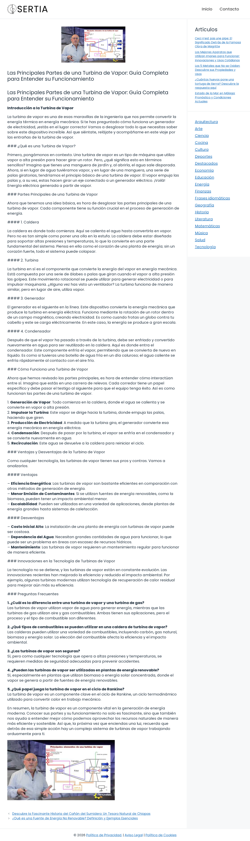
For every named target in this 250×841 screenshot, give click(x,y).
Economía (204, 170)
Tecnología (205, 246)
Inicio (207, 9)
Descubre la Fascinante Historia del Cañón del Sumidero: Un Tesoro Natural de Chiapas (81, 814)
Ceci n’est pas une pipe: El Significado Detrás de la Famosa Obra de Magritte (218, 42)
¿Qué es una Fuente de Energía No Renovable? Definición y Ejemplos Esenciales (75, 818)
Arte (199, 128)
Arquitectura (206, 121)
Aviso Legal (134, 835)
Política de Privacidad (103, 835)
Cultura (202, 149)
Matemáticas (207, 226)
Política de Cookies (161, 835)
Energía (202, 184)
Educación (204, 177)
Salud (200, 239)
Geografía (204, 205)
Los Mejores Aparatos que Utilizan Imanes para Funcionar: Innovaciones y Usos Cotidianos (217, 56)
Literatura (204, 219)
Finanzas (203, 191)
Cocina (201, 142)
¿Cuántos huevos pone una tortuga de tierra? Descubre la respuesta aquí (217, 83)
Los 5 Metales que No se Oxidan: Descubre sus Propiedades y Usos (217, 70)
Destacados (206, 163)
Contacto (229, 9)
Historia (202, 212)
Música (201, 233)
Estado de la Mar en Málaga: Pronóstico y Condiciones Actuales (215, 97)
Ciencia (202, 135)
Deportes (203, 156)
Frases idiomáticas (212, 198)
